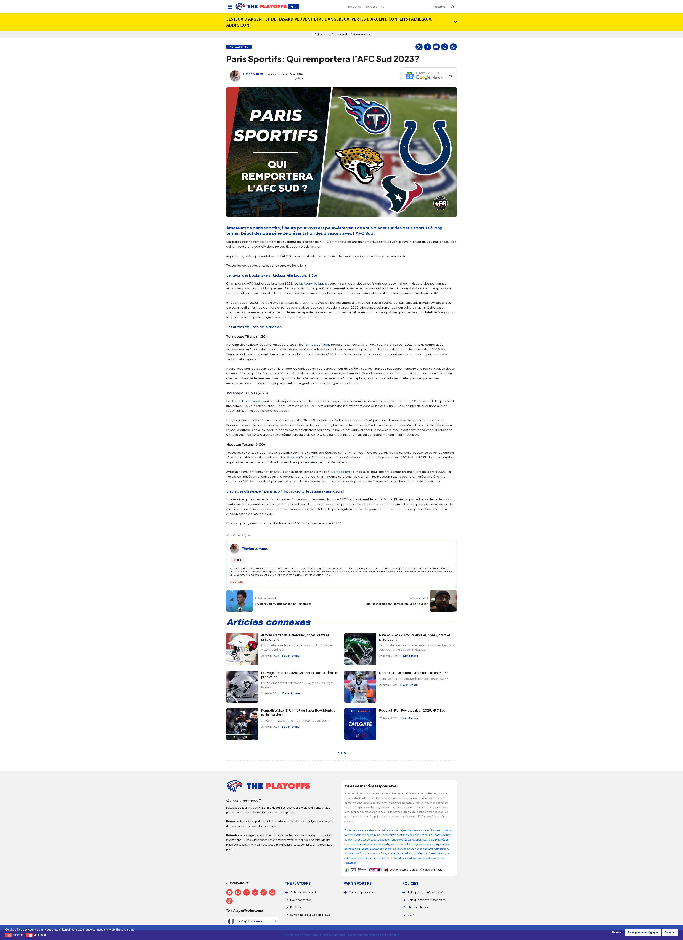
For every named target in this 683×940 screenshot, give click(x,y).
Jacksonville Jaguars (314, 283)
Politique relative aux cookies (426, 900)
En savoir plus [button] (125, 929)
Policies (410, 883)
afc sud (230, 535)
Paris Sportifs (375, 6)
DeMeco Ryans (342, 472)
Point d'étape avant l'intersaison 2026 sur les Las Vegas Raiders (297, 685)
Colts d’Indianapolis (247, 401)
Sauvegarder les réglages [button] (643, 932)
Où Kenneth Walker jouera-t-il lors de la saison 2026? (296, 720)
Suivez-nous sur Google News (310, 915)
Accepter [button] (670, 932)
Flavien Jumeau (253, 73)
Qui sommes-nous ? (303, 892)
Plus (341, 753)
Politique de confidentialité (425, 892)
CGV (410, 915)
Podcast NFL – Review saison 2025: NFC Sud (412, 710)
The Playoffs (298, 883)
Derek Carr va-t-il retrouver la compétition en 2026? (413, 678)
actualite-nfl (239, 47)
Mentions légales (418, 907)
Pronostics (353, 6)
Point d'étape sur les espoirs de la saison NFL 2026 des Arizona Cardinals (297, 647)
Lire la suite (236, 581)
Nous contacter (300, 900)
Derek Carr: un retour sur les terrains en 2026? (413, 673)
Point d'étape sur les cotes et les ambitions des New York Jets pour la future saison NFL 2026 (416, 647)
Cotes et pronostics (362, 892)
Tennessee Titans (317, 344)
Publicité (296, 907)
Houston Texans (299, 457)
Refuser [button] (617, 932)
